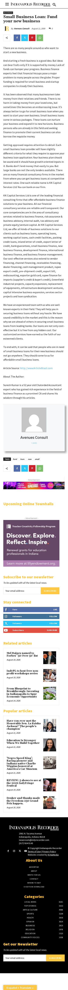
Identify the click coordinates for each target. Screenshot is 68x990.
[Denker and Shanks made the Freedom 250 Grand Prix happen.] (49, 802)
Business (8, 13)
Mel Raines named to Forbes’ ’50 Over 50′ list (22, 655)
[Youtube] (26, 851)
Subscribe (50, 590)
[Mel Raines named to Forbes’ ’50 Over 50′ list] (49, 657)
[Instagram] (14, 851)
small (37, 459)
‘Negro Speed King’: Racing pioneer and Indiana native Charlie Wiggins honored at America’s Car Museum (22, 764)
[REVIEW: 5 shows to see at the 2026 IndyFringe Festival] (49, 784)
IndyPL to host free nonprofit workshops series (23, 672)
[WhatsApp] (39, 38)
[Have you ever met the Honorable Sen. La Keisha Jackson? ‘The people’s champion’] (49, 725)
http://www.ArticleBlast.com (36, 368)
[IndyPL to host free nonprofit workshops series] (49, 675)
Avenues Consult (21, 28)
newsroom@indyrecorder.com (34, 839)
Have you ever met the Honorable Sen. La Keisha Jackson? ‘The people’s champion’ (24, 725)
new (30, 459)
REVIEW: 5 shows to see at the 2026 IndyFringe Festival (24, 783)
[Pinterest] (32, 38)
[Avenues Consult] (7, 28)
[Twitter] (24, 38)
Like (55, 609)
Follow (53, 616)
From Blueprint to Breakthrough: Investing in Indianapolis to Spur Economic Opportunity (23, 692)
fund (15, 459)
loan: (22, 459)
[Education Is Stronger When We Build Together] (49, 745)
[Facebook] (17, 38)
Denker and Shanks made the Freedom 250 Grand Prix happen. (23, 801)
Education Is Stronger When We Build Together (23, 742)
